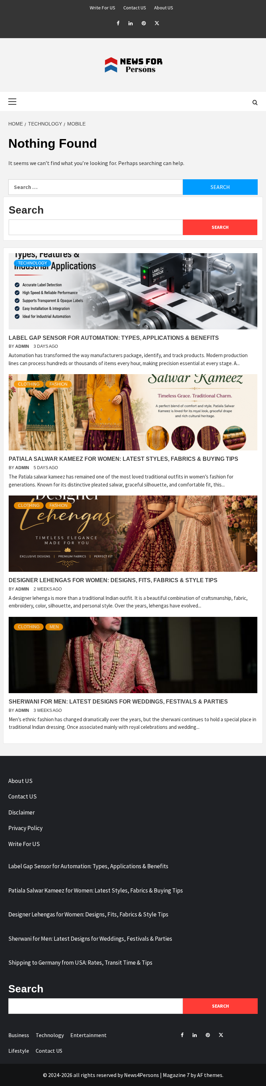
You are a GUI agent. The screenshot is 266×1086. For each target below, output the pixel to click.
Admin (22, 346)
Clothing (28, 384)
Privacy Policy (25, 828)
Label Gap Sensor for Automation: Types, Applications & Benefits (114, 338)
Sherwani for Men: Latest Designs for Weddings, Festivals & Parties (118, 702)
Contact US (134, 8)
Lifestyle (18, 1050)
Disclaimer (21, 812)
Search (26, 210)
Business (18, 1035)
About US (163, 8)
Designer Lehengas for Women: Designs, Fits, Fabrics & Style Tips (113, 580)
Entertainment (88, 1035)
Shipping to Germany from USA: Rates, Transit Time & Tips (80, 962)
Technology (32, 263)
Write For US (102, 8)
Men (54, 626)
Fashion (59, 384)
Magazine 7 (176, 1074)
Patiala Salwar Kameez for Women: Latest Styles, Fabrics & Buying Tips (123, 459)
